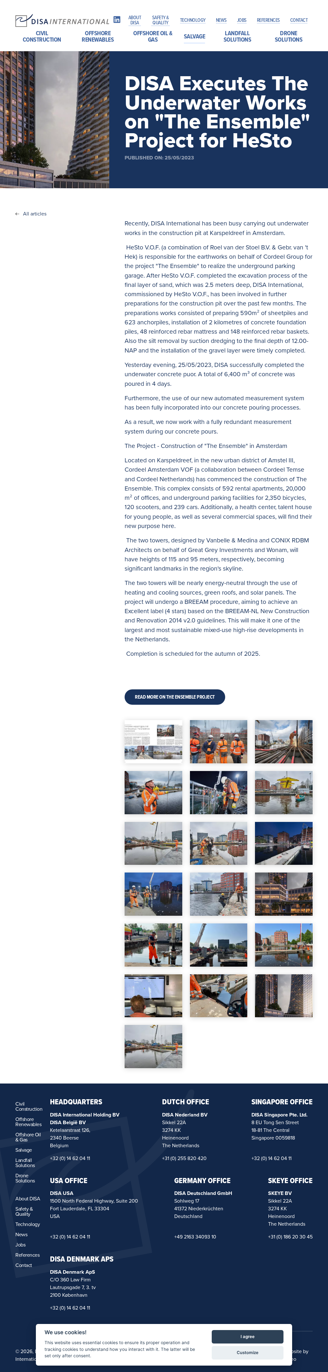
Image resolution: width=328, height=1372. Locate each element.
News (221, 20)
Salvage (194, 37)
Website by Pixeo (296, 1355)
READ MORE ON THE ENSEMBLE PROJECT (175, 697)
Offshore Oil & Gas (152, 36)
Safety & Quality (160, 20)
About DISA (134, 20)
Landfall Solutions (237, 36)
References (268, 20)
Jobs (242, 20)
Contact (299, 20)
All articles (34, 213)
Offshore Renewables (98, 36)
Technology (193, 20)
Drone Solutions (289, 36)
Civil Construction (42, 36)
